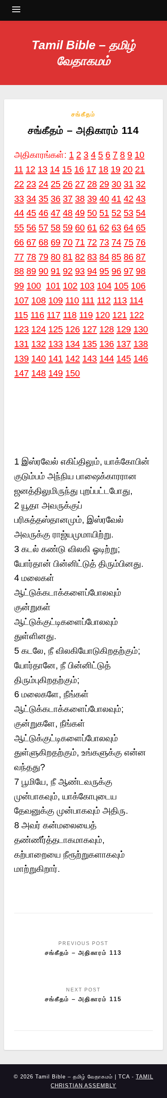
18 (103, 169)
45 (31, 213)
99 (19, 286)
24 (43, 184)
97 (128, 271)
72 (92, 242)
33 (19, 199)
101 (53, 286)
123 (21, 329)
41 (116, 199)
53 (128, 213)
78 (31, 257)
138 (140, 344)
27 (80, 184)
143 (89, 359)
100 (33, 286)
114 (136, 300)
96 (116, 271)
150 (72, 373)
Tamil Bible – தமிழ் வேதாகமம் (83, 53)
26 (68, 184)
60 (80, 228)
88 (19, 271)
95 (104, 271)
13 (42, 169)
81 (68, 257)
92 (68, 271)
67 (31, 242)
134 (72, 344)
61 (92, 228)
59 (68, 228)
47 (55, 213)
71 (80, 242)
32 (141, 184)
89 (31, 271)
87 (141, 257)
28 (92, 184)
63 (116, 228)
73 (104, 242)
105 (121, 286)
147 (21, 373)
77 (19, 257)
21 (140, 169)
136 (106, 344)
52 (116, 213)
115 (21, 315)
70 (68, 242)
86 (128, 257)
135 (89, 344)
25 (55, 184)
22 (19, 184)
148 (38, 373)
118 (70, 315)
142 (72, 359)
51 (104, 213)
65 (141, 228)
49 (80, 213)
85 (116, 257)
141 (55, 359)
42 (128, 199)
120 (102, 315)
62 (104, 228)
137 (123, 344)
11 (18, 169)
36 (55, 199)
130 (140, 329)
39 (92, 199)
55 (19, 228)
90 (43, 271)
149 (55, 373)
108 (38, 300)
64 (128, 228)
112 (104, 300)
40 (104, 199)
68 (43, 242)
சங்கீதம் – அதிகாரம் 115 (83, 998)
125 (55, 329)
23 (31, 184)
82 (80, 257)
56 (31, 228)
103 (87, 286)
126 (72, 329)
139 (21, 359)
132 (38, 344)
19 (115, 169)
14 (55, 169)
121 (119, 315)
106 (138, 286)
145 (123, 359)
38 (80, 199)
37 (68, 199)
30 (116, 184)
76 (141, 242)
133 (55, 344)
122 (136, 315)
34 (31, 199)
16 (79, 169)
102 (70, 286)
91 (55, 271)
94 (92, 271)
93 (80, 271)
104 (104, 286)
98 (141, 271)
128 (106, 329)
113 (120, 300)
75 (128, 242)
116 (37, 315)
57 (43, 228)
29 (104, 184)
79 (43, 257)
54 (141, 213)
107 (21, 300)
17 (91, 169)
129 (123, 329)
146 (140, 359)
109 (55, 300)
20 (128, 169)
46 (43, 213)
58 (55, 228)
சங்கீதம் (83, 114)
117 (53, 315)
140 (38, 359)
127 (89, 329)
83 (92, 257)
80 (55, 257)
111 (87, 300)
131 (21, 344)
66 (19, 242)
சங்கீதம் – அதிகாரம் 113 (83, 952)
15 (67, 169)
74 (116, 242)
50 (92, 213)
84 (104, 257)
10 (139, 155)
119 (86, 315)
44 (19, 213)
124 (38, 329)
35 (43, 199)
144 (106, 359)
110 (72, 300)
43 (141, 199)
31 (128, 184)
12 (30, 169)
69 (55, 242)
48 (68, 213)
